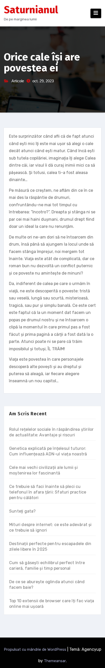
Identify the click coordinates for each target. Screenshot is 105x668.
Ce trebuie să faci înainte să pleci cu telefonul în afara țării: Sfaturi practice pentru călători (47, 492)
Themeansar (55, 661)
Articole (17, 81)
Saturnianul (31, 10)
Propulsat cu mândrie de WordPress (35, 649)
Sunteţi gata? (22, 511)
